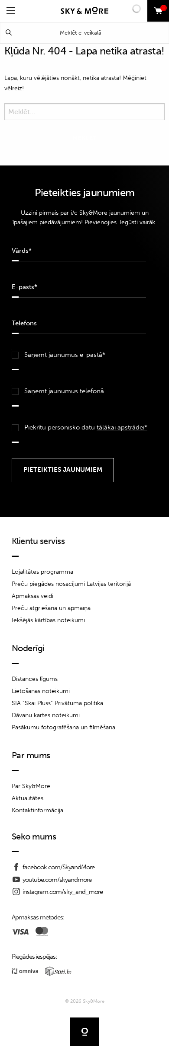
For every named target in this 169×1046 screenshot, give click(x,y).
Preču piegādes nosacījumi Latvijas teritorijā (71, 584)
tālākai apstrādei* (122, 427)
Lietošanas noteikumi (41, 691)
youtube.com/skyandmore (57, 880)
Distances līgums (35, 679)
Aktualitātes (27, 798)
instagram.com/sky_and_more (63, 892)
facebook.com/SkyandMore (58, 867)
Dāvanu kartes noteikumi (46, 715)
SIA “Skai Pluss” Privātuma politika (57, 703)
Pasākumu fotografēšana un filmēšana (63, 727)
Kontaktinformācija (37, 810)
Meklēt (8, 32)
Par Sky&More (31, 786)
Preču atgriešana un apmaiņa (51, 608)
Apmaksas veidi (32, 596)
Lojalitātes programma (42, 571)
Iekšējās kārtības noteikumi (48, 620)
